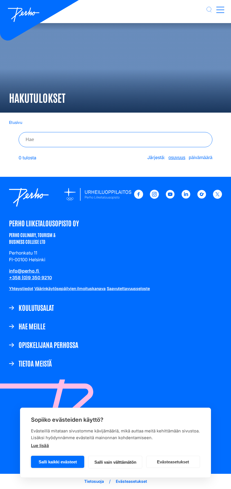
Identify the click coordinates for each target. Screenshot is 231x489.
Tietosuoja (94, 481)
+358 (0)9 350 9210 (30, 277)
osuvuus (176, 157)
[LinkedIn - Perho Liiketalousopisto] (185, 197)
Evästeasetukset (173, 461)
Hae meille (32, 326)
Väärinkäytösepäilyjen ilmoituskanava (70, 288)
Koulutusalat (36, 307)
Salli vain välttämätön (115, 462)
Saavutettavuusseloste (128, 288)
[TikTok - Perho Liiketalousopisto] (201, 197)
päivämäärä (200, 157)
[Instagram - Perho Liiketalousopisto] (154, 197)
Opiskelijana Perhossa (48, 345)
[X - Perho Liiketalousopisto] (217, 197)
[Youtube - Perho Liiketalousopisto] (170, 197)
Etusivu (15, 122)
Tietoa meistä (35, 363)
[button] (209, 9)
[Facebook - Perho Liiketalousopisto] (138, 197)
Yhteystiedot (21, 288)
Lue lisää (40, 445)
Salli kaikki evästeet (58, 461)
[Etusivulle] (23, 15)
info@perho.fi (24, 271)
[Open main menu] (220, 9)
